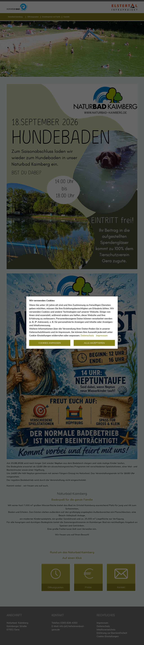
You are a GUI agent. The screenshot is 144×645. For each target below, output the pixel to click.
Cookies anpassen (50, 342)
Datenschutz (87, 335)
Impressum (102, 335)
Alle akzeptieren (94, 342)
